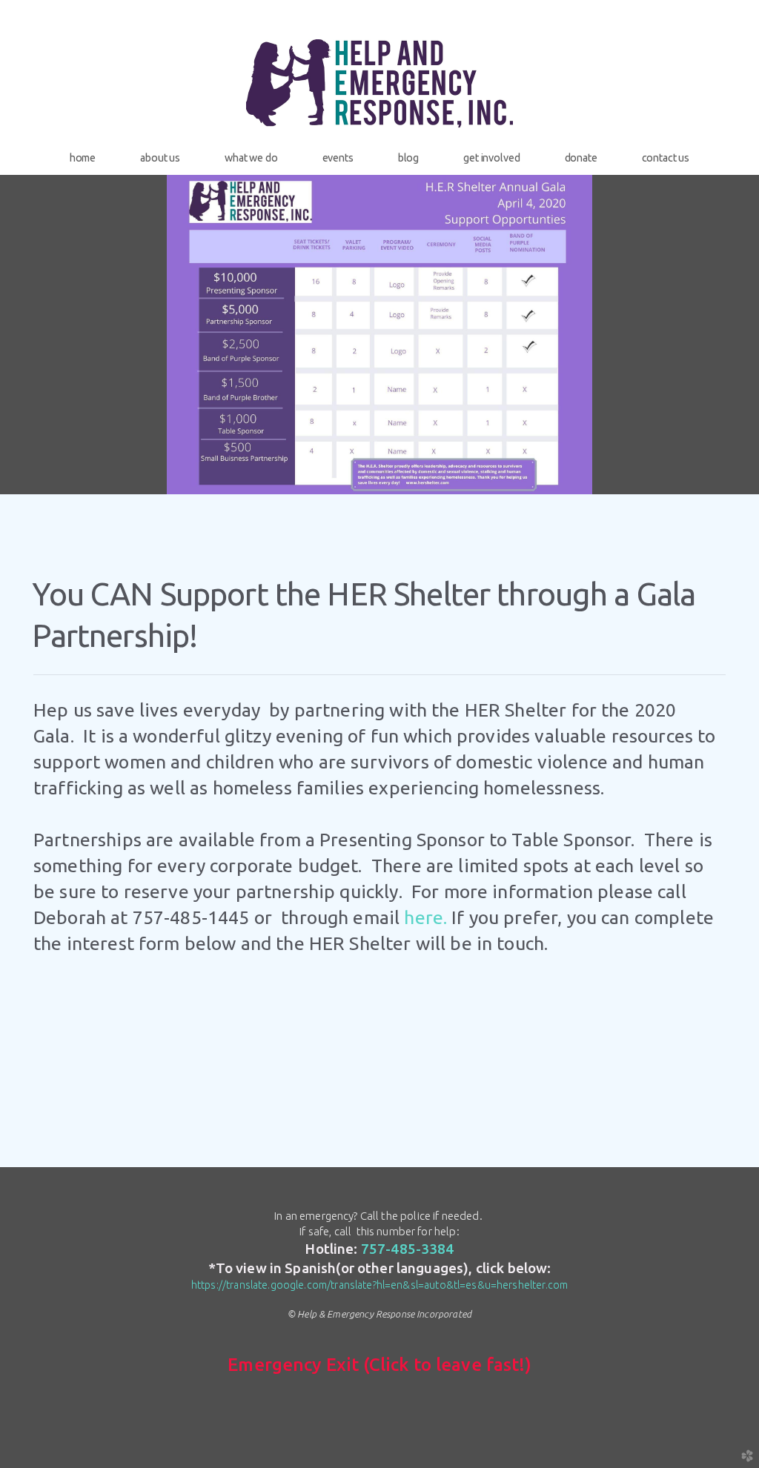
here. (425, 917)
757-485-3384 (407, 1249)
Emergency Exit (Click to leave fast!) (379, 1365)
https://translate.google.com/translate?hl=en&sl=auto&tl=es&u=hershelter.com (379, 1285)
